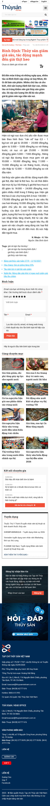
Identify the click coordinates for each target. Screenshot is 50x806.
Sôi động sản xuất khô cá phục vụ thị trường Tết (36, 401)
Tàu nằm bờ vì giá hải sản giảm (17, 269)
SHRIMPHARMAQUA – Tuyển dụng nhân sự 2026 (24, 532)
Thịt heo (18, 45)
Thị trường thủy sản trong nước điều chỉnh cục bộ (13, 455)
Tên (6, 314)
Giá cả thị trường (8, 45)
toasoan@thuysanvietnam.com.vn (21, 684)
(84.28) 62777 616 (19, 688)
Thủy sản (26, 45)
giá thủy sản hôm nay (17, 255)
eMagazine (34, 1)
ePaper (24, 1)
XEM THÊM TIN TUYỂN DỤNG (15, 555)
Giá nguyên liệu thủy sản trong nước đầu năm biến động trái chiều (12, 428)
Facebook (6, 783)
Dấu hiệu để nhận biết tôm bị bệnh (19, 479)
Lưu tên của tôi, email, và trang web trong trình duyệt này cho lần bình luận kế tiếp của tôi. (25, 327)
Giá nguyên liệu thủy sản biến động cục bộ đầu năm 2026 (36, 456)
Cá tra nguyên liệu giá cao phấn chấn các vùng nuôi (12, 401)
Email (28, 314)
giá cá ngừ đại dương (17, 246)
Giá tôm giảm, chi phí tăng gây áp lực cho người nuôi (12, 376)
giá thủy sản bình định (17, 252)
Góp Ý (4, 780)
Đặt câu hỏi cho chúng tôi (24, 505)
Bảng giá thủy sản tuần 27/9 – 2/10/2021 (22, 261)
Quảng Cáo (6, 777)
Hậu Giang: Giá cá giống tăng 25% (19, 265)
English (44, 1)
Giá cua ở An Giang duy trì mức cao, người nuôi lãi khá (36, 376)
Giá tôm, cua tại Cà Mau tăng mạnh (36, 425)
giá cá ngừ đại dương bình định (21, 249)
